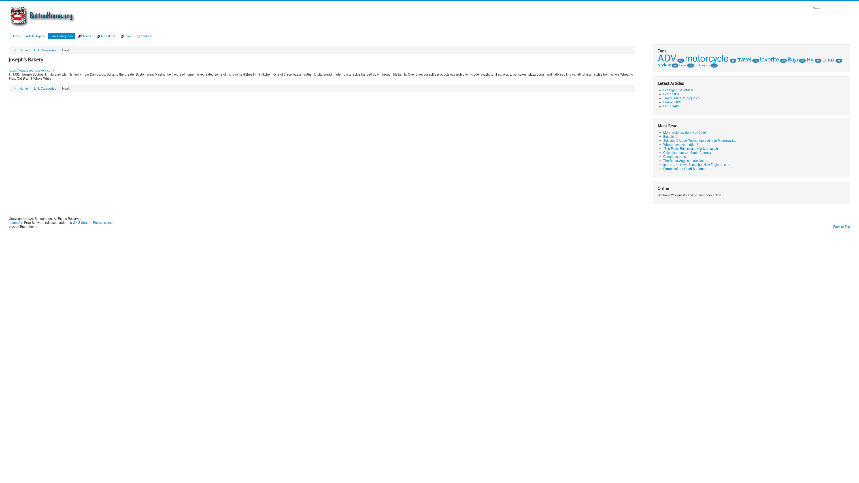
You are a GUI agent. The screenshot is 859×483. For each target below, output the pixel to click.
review (664, 64)
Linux (828, 59)
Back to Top (841, 226)
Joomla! (14, 222)
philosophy (702, 65)
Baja (793, 59)
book (682, 65)
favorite (769, 59)
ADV (667, 57)
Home (16, 36)
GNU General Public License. (93, 222)
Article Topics (35, 36)
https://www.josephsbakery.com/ (31, 70)
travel (744, 59)
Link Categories (62, 36)
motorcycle (707, 57)
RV (810, 59)
